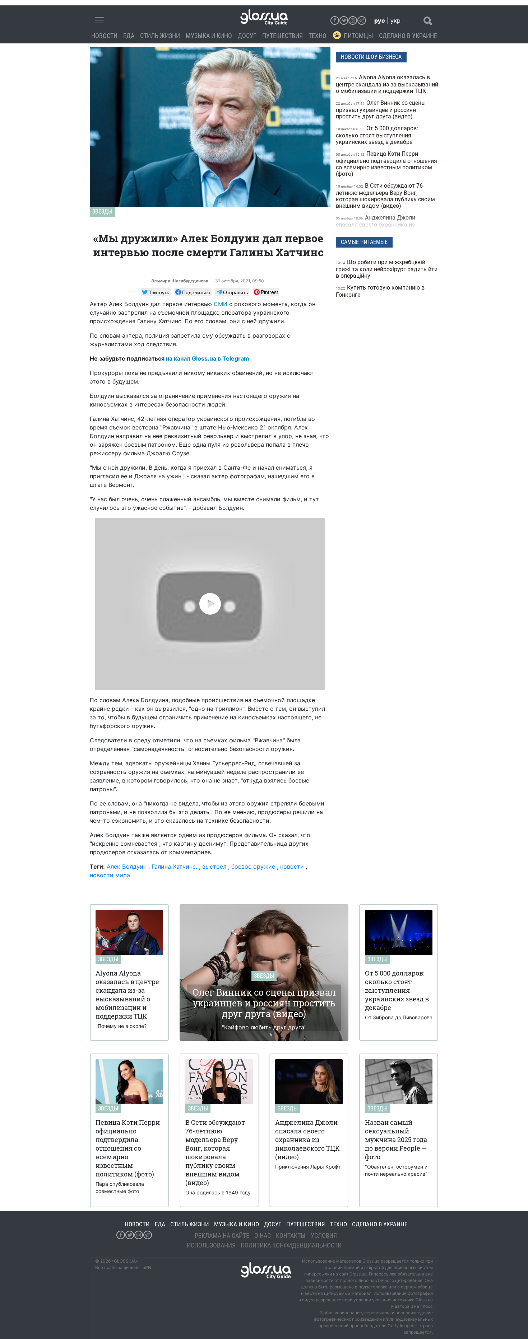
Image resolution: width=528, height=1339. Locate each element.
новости (292, 866)
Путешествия (282, 35)
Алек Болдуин (127, 866)
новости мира (110, 875)
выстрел (214, 866)
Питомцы (358, 35)
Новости (104, 35)
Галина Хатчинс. (175, 866)
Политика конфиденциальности (291, 1245)
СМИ (220, 303)
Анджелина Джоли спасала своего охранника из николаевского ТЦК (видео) (375, 224)
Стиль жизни (160, 35)
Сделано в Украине (408, 35)
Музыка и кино (209, 35)
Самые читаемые (364, 242)
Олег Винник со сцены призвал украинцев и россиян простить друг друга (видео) (381, 109)
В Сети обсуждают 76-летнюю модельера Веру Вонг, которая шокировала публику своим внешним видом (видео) (385, 195)
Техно (317, 35)
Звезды (102, 211)
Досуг (247, 35)
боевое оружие (253, 866)
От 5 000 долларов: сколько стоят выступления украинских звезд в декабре (377, 135)
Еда (128, 35)
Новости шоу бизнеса (371, 56)
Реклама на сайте (222, 1235)
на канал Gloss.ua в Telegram (207, 358)
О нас (262, 1235)
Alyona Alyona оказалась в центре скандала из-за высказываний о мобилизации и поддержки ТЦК (387, 84)
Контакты (291, 1235)
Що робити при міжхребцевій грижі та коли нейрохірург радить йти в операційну (386, 269)
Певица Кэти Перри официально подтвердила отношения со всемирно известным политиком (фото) (386, 163)
